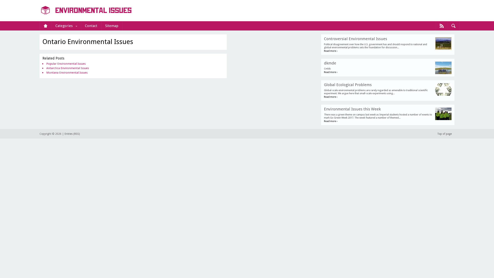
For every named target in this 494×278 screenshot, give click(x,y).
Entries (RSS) (72, 133)
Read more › (331, 50)
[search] (453, 26)
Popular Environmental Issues (66, 63)
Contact (91, 26)
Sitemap (111, 26)
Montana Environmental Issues (67, 72)
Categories (64, 26)
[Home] (45, 26)
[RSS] (441, 26)
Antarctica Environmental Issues (67, 68)
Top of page (444, 133)
